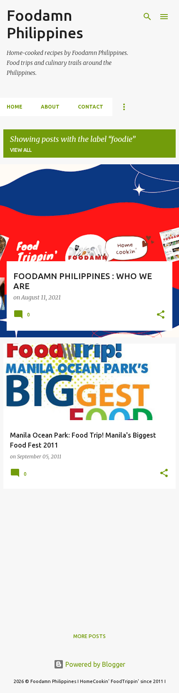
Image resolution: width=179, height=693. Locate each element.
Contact (90, 106)
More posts (89, 636)
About (50, 106)
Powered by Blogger (94, 664)
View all (21, 150)
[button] (161, 315)
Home (14, 106)
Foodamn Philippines (45, 24)
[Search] (147, 17)
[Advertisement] (89, 553)
